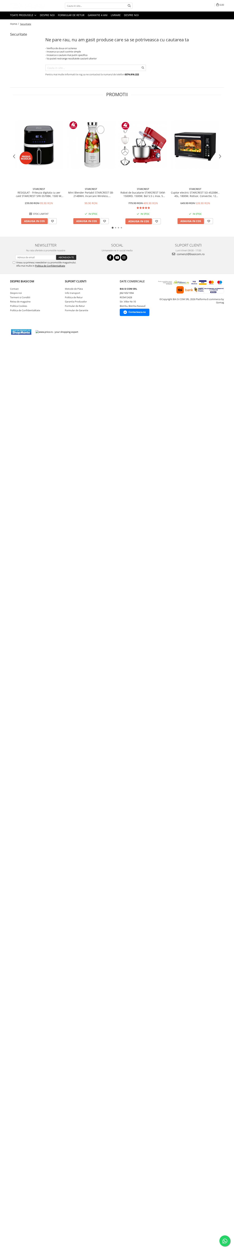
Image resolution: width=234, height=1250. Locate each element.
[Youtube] (117, 257)
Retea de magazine (20, 301)
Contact (14, 288)
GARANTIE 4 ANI (97, 15)
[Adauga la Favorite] (52, 221)
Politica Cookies (18, 306)
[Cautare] (129, 6)
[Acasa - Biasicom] (28, 6)
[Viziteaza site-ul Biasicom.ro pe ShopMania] (21, 332)
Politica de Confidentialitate (50, 265)
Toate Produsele (22, 15)
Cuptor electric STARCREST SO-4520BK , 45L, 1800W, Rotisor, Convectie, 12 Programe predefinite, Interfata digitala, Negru (195, 194)
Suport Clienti (75, 281)
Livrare (116, 15)
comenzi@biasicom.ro (190, 254)
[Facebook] (110, 257)
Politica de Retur (74, 297)
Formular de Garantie (76, 310)
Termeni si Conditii (20, 297)
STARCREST (39, 189)
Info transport (72, 293)
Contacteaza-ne (137, 312)
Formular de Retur (71, 15)
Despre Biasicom (22, 281)
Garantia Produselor (76, 301)
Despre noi (47, 15)
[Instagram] (124, 257)
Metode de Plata (74, 288)
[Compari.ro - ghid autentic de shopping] (94, 332)
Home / (15, 24)
